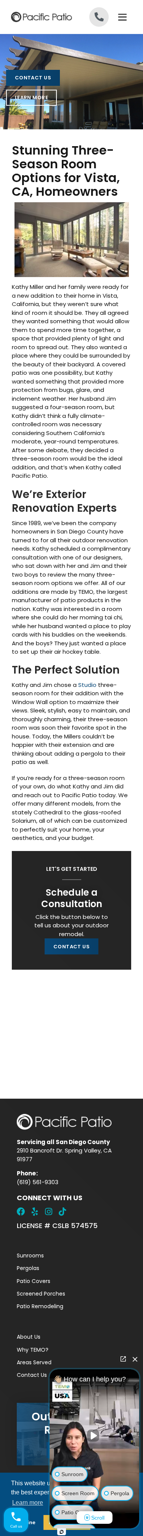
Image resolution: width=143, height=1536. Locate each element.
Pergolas (28, 1268)
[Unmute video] (94, 1435)
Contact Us (33, 77)
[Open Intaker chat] (61, 1531)
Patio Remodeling (40, 1306)
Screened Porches (41, 1293)
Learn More (31, 97)
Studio (87, 685)
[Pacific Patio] (41, 17)
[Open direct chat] (123, 1359)
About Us (28, 1337)
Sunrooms (30, 1255)
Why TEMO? (32, 1350)
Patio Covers (33, 1281)
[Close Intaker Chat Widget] (135, 1359)
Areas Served (34, 1362)
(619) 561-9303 (37, 1182)
